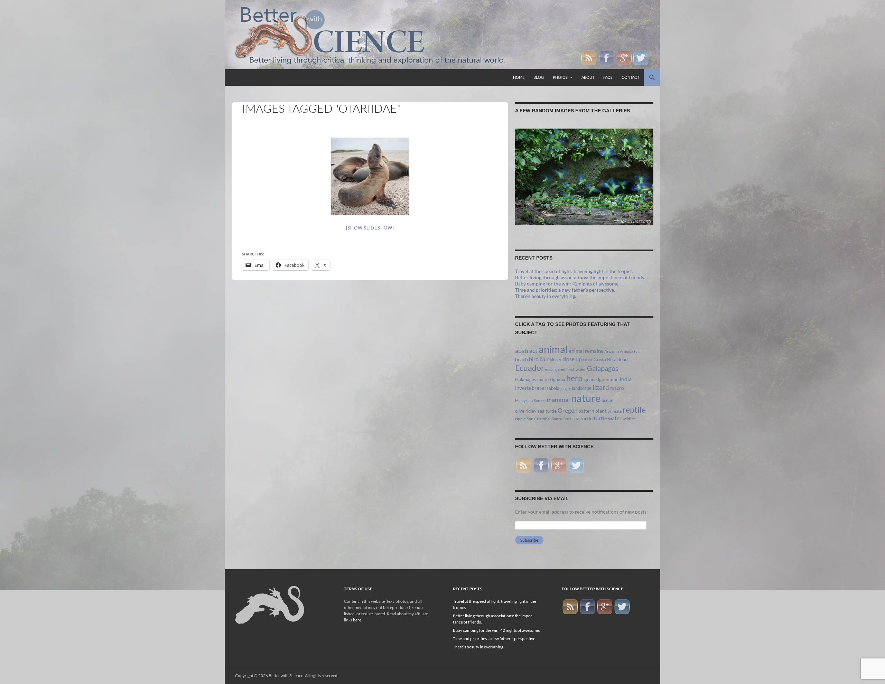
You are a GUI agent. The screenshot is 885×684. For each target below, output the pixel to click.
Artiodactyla (630, 351)
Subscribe (529, 540)
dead (622, 359)
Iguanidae (608, 379)
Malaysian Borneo (530, 400)
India (626, 379)
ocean (607, 400)
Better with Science (286, 675)
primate (614, 411)
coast (588, 359)
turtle (600, 418)
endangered (555, 369)
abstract (526, 350)
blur (544, 359)
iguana (590, 379)
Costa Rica (605, 359)
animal (553, 349)
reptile (634, 409)
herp (574, 378)
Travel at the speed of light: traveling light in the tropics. (574, 271)
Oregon (567, 410)
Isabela (552, 388)
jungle (565, 388)
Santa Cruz (561, 418)
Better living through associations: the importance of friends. (580, 277)
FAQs (608, 77)
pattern (586, 411)
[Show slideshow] (370, 228)
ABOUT (587, 77)
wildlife (629, 418)
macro (617, 388)
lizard (601, 387)
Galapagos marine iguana (540, 379)
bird (534, 359)
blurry (555, 359)
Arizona (611, 351)
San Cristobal (539, 418)
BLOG (538, 77)
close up (572, 359)
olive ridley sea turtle (536, 411)
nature (585, 398)
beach (521, 359)
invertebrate (529, 388)
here (357, 619)
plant (600, 411)
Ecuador (529, 368)
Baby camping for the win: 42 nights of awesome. (567, 284)
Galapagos (602, 368)
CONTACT (630, 77)
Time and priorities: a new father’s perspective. (565, 290)
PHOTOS (560, 77)
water (615, 418)
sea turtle (582, 418)
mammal (558, 399)
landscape (581, 388)
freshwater (576, 369)
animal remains (586, 351)
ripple (520, 418)
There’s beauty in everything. (545, 296)
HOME (518, 77)
